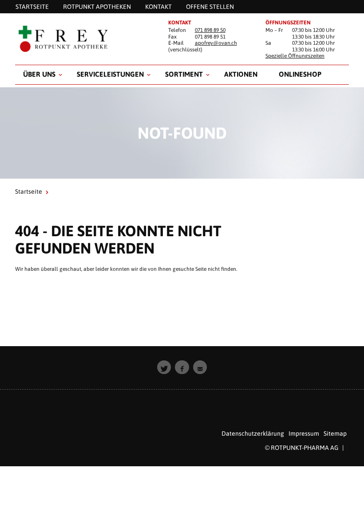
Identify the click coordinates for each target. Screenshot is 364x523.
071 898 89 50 (210, 30)
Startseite (28, 191)
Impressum (304, 433)
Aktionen (240, 74)
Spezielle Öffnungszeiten (294, 56)
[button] (164, 367)
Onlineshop (300, 74)
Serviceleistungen (110, 74)
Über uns (39, 74)
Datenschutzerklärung (253, 433)
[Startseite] (84, 39)
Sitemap (335, 433)
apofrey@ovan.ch (216, 43)
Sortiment (184, 74)
